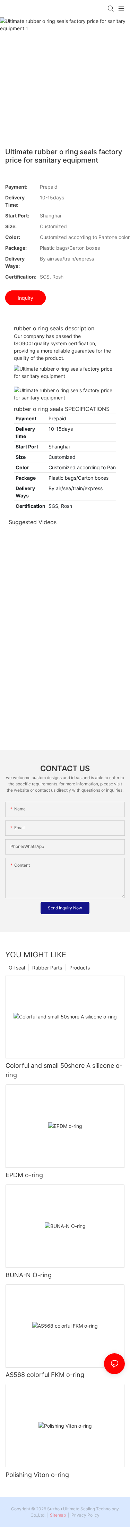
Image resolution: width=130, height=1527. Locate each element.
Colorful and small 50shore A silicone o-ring (64, 1070)
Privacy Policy (85, 1515)
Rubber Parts (47, 968)
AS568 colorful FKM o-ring (45, 1374)
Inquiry (25, 298)
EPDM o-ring (24, 1175)
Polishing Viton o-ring (37, 1474)
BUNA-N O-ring (29, 1275)
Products (79, 968)
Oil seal (17, 968)
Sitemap (57, 1515)
